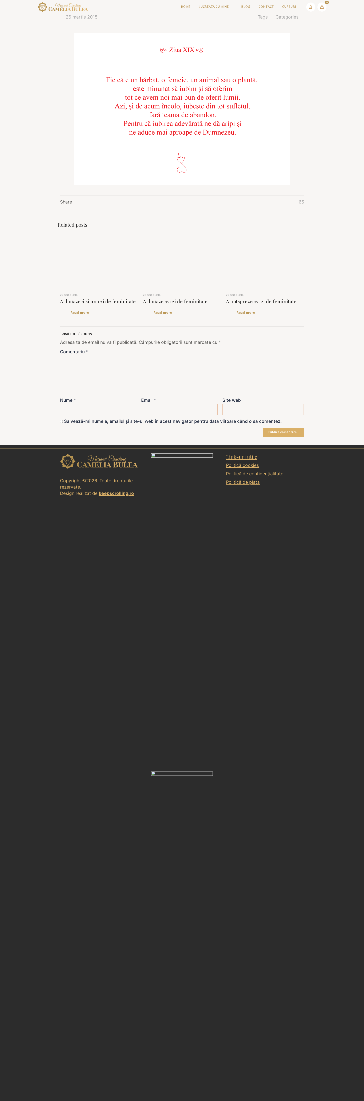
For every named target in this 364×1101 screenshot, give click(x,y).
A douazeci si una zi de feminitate (98, 562)
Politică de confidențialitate (254, 734)
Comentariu (74, 612)
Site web (231, 661)
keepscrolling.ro (116, 754)
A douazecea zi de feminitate (304, 562)
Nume (68, 661)
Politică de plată (243, 743)
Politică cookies (242, 726)
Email (148, 661)
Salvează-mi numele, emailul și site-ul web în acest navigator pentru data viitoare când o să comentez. (173, 682)
